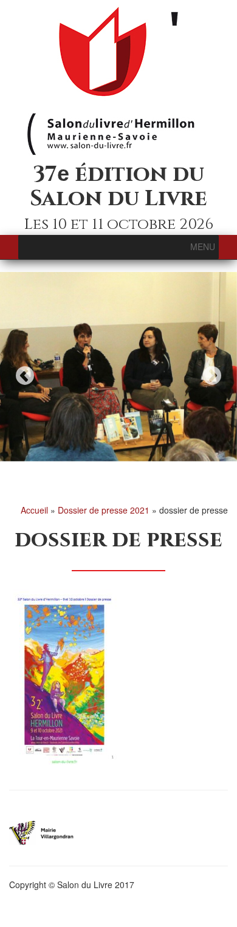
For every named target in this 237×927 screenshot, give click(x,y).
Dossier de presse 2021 (103, 510)
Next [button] (212, 375)
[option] (118, 366)
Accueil (34, 510)
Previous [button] (25, 375)
